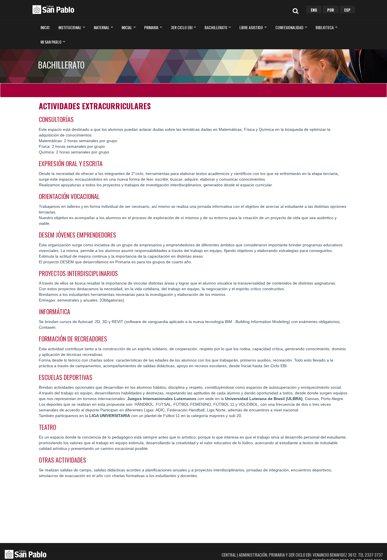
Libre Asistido (251, 27)
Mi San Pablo (51, 42)
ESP (347, 10)
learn (53, 9)
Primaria (151, 27)
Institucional (69, 27)
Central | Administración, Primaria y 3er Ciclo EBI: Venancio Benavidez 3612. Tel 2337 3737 (302, 555)
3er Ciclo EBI (181, 27)
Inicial (127, 27)
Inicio (45, 27)
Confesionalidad (289, 27)
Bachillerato (216, 27)
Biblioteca (325, 27)
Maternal (101, 27)
